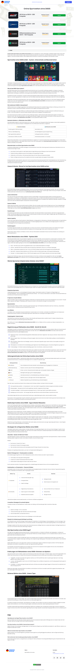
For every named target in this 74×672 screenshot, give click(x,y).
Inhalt (11, 50)
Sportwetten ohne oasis (37, 2)
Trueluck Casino (45, 42)
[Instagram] (64, 657)
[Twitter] (60, 657)
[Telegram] (54, 657)
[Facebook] (57, 657)
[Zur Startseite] (5, 2)
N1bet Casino (45, 33)
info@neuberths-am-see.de (58, 653)
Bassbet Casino (45, 24)
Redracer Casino (45, 14)
